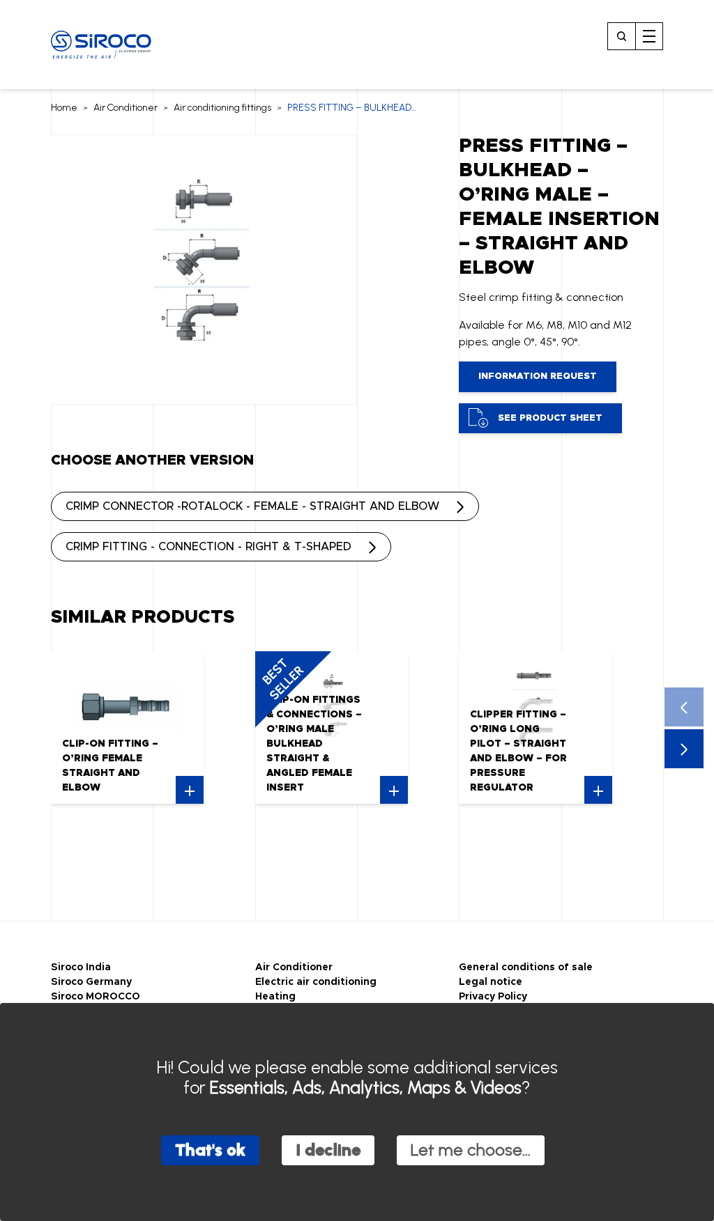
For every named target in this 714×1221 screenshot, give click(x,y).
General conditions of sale (526, 967)
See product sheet (550, 418)
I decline (328, 1150)
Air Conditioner (125, 108)
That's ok (210, 1150)
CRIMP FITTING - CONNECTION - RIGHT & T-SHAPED (208, 546)
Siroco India (81, 967)
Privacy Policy (493, 997)
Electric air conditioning (316, 982)
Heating (275, 997)
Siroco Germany (91, 982)
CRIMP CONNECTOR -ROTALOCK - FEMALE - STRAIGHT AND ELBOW (252, 506)
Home (64, 108)
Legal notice (490, 982)
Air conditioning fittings (222, 108)
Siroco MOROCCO (95, 997)
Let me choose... (471, 1150)
